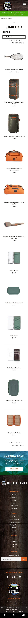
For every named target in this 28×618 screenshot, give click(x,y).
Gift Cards (14, 508)
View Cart (14, 544)
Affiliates (14, 527)
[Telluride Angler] (14, 483)
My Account (4, 615)
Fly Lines (14, 500)
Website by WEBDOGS (18, 611)
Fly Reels (14, 497)
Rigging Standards (14, 519)
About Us (14, 517)
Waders (14, 503)
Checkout (14, 541)
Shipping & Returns (14, 525)
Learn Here (14, 469)
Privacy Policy (9, 611)
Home (2, 18)
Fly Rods (14, 495)
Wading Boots (14, 506)
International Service (14, 522)
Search (14, 615)
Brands (5, 18)
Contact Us (14, 530)
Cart (22, 614)
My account (14, 539)
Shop (14, 547)
